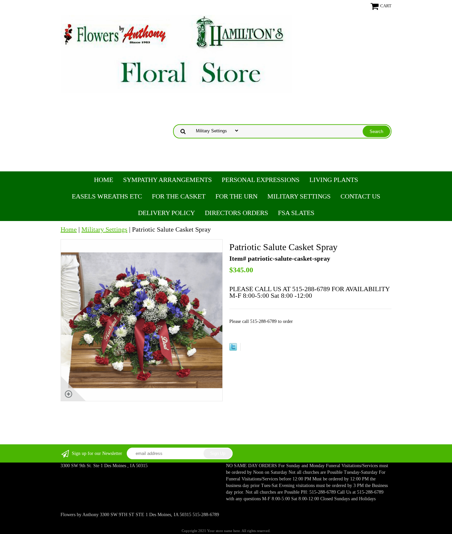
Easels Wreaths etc (107, 196)
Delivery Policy (166, 212)
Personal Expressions (260, 179)
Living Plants (333, 179)
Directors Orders (236, 212)
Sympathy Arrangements (167, 179)
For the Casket (178, 196)
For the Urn (236, 196)
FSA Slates (296, 212)
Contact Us (360, 196)
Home (103, 179)
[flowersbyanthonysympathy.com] (176, 53)
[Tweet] (233, 348)
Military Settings (299, 196)
